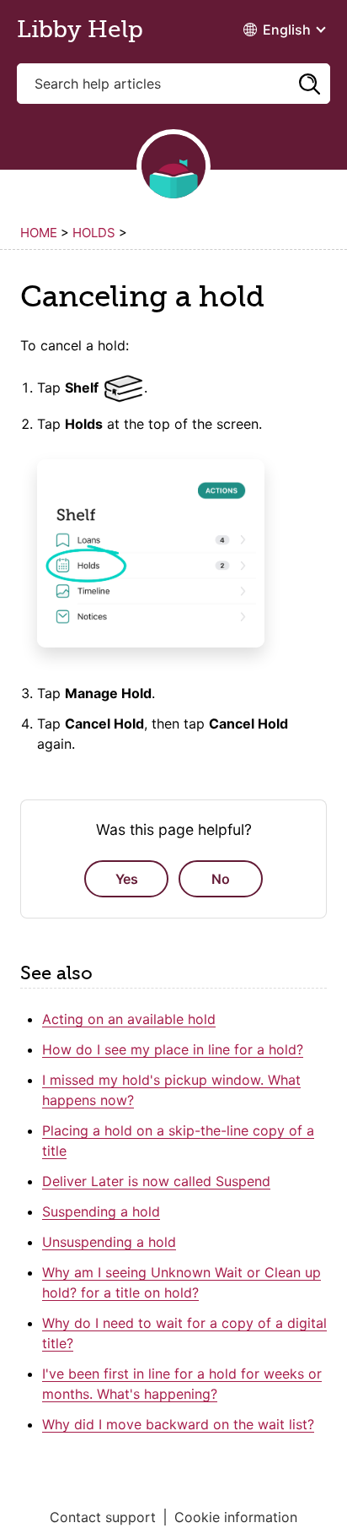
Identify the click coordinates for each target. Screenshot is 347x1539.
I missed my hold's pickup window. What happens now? (171, 1089)
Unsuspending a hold (109, 1241)
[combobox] (173, 83)
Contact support (103, 1517)
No (220, 878)
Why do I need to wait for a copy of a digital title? (184, 1333)
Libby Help (80, 29)
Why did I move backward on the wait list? (178, 1424)
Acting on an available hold (129, 1019)
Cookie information (235, 1517)
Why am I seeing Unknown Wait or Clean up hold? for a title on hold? (181, 1282)
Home (38, 233)
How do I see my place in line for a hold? (172, 1049)
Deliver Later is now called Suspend (156, 1181)
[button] (309, 83)
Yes (126, 878)
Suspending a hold (101, 1211)
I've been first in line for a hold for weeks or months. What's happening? (182, 1383)
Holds (93, 233)
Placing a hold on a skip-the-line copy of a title (178, 1140)
